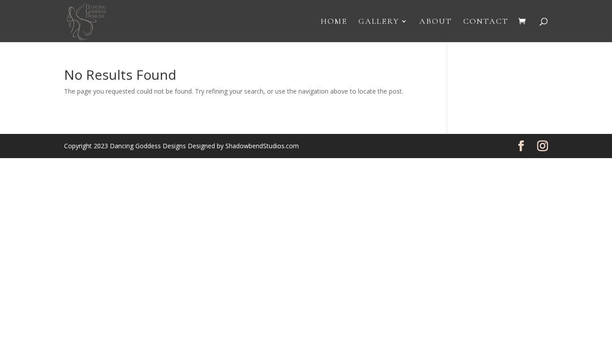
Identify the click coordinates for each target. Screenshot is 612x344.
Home (334, 22)
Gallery (378, 22)
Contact (486, 22)
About (435, 22)
